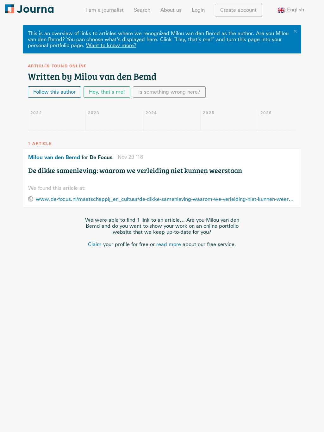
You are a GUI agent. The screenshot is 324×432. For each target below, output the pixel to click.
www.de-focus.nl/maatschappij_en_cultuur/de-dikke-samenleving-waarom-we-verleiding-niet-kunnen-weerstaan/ (166, 199)
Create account (238, 10)
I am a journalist (104, 10)
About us (171, 10)
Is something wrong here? (169, 92)
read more (168, 244)
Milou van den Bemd (54, 157)
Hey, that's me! (107, 92)
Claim (95, 244)
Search (142, 10)
